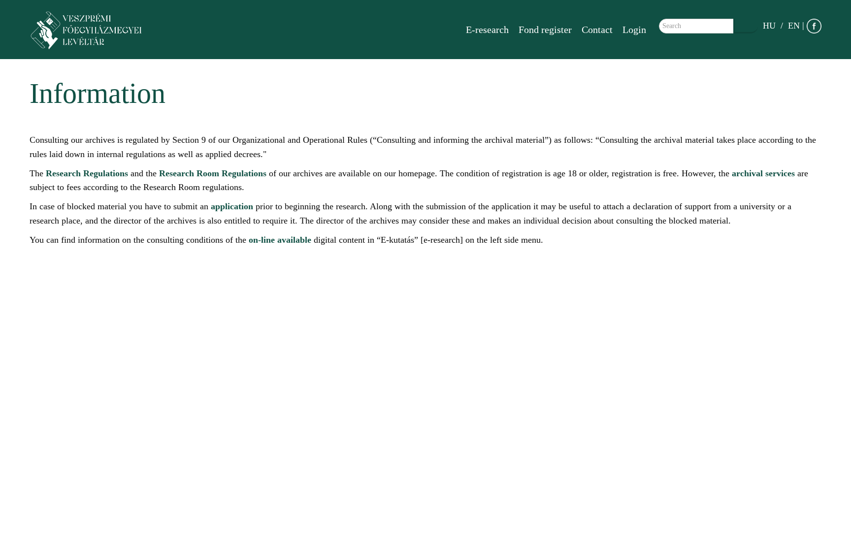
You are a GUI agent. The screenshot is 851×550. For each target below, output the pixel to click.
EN (794, 26)
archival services (763, 173)
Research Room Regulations (212, 173)
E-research (487, 29)
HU (769, 26)
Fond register (545, 29)
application (232, 206)
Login (634, 29)
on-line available (280, 240)
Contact (597, 29)
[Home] (91, 29)
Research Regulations (87, 173)
